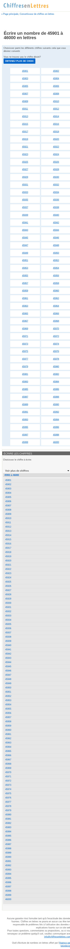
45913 (25, 116)
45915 (25, 124)
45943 (25, 230)
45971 (25, 336)
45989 (25, 404)
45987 (25, 397)
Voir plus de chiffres (17, 470)
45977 (25, 359)
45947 (25, 245)
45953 (25, 268)
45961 (25, 298)
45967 (25, 321)
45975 (25, 351)
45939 (25, 215)
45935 (25, 199)
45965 (25, 313)
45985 (25, 389)
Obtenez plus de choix (19, 61)
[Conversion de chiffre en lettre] (26, 5)
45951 (25, 260)
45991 (25, 412)
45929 (25, 177)
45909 (25, 101)
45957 (25, 283)
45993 (25, 419)
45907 (25, 93)
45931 (25, 184)
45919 (25, 139)
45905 (25, 86)
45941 (25, 222)
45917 (25, 131)
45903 (25, 78)
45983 (25, 381)
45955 (25, 275)
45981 (25, 374)
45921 (25, 146)
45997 (25, 435)
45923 (25, 154)
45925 (25, 162)
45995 (25, 427)
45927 (25, 169)
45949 (25, 253)
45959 (25, 290)
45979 (25, 366)
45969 (25, 328)
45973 (25, 344)
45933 (25, 192)
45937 (25, 207)
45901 (25, 71)
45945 (25, 237)
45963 (25, 306)
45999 (25, 442)
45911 (25, 109)
